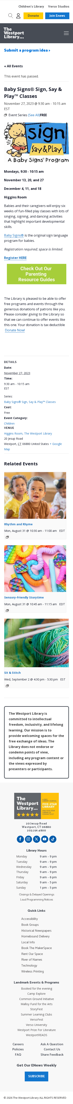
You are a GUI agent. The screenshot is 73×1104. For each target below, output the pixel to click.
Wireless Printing (32, 971)
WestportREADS (36, 1035)
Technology (29, 965)
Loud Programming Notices (36, 900)
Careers (18, 1044)
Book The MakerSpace (36, 948)
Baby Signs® (14, 235)
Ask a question (52, 1044)
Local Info (28, 942)
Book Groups (30, 925)
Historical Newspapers (36, 931)
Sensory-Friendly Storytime (24, 597)
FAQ (18, 1055)
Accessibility (29, 919)
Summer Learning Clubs (36, 1014)
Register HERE (15, 258)
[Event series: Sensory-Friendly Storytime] (7, 610)
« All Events (13, 66)
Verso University (36, 1025)
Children (9, 423)
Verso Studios (58, 6)
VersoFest (36, 1019)
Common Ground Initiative (36, 999)
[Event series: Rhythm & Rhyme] (7, 537)
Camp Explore (36, 994)
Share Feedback (52, 1055)
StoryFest (36, 1009)
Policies (18, 1049)
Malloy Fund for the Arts (37, 1004)
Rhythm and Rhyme (18, 524)
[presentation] (35, 495)
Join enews (57, 16)
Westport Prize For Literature (36, 1030)
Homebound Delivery (35, 936)
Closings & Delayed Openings (36, 895)
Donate (33, 16)
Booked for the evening (36, 988)
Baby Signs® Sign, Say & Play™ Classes (30, 402)
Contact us (52, 1049)
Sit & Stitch (12, 673)
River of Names (31, 959)
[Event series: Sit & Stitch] (7, 686)
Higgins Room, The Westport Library (28, 433)
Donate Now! (15, 330)
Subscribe (36, 1076)
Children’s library (31, 6)
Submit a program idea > (27, 50)
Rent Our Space (32, 954)
